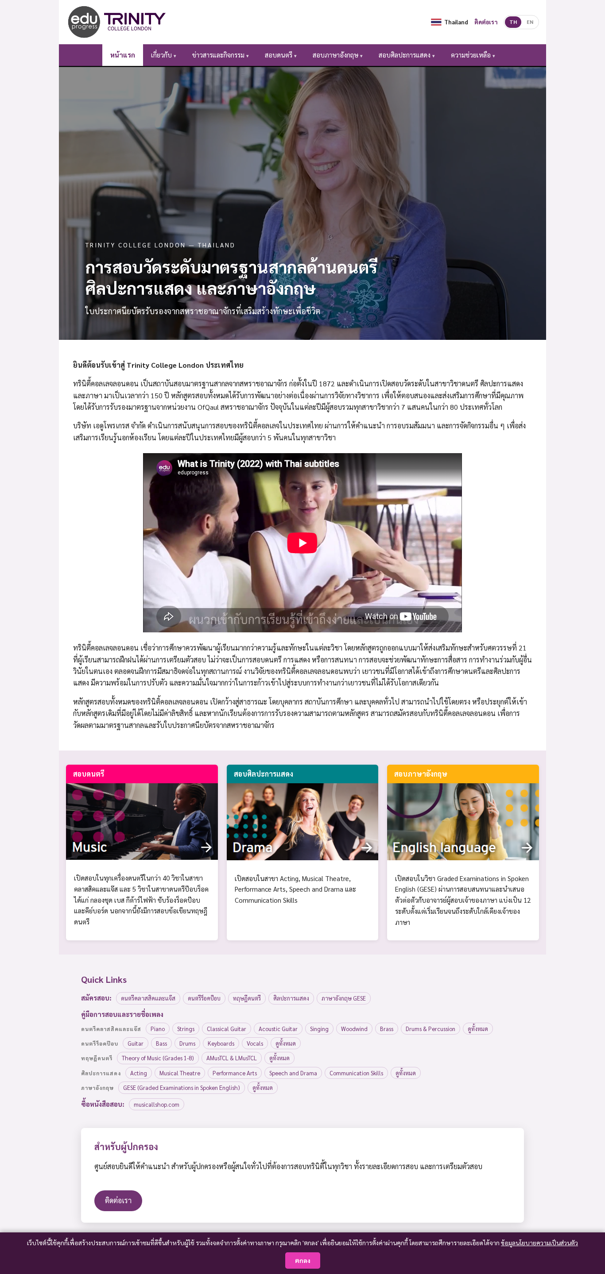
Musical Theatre (179, 1073)
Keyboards (221, 1043)
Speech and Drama (293, 1073)
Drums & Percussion (430, 1028)
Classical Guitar (226, 1028)
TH (513, 21)
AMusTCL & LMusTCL (231, 1058)
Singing (319, 1028)
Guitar (135, 1043)
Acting (138, 1073)
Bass (161, 1043)
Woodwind (354, 1028)
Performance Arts (235, 1073)
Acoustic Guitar (278, 1028)
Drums (187, 1043)
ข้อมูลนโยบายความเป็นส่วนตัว (539, 1243)
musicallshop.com (156, 1104)
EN (530, 21)
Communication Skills (356, 1073)
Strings (185, 1028)
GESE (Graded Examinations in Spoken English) (181, 1087)
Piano (158, 1028)
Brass (386, 1028)
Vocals (255, 1043)
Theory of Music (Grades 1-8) (158, 1058)
